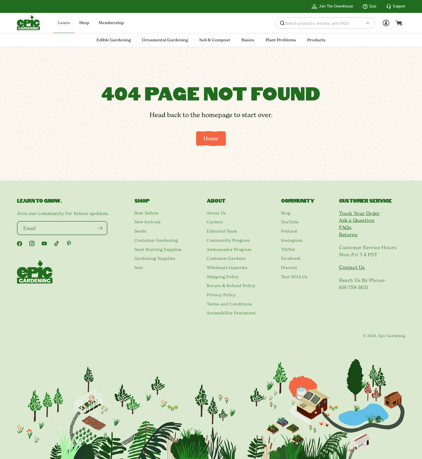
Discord (289, 268)
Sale (138, 268)
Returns (348, 234)
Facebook (291, 258)
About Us (216, 213)
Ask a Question (356, 220)
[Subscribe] (100, 228)
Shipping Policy (223, 277)
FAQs (345, 227)
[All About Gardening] (28, 22)
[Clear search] (367, 23)
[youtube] (44, 243)
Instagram (292, 240)
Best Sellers (146, 213)
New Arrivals (147, 222)
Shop (84, 22)
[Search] (282, 23)
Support (399, 6)
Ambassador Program (229, 249)
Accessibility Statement (231, 313)
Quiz (373, 6)
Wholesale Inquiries (227, 268)
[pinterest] (68, 243)
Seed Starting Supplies (158, 249)
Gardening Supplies (154, 258)
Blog (285, 213)
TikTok (288, 249)
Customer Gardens (226, 258)
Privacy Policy (221, 295)
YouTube (290, 222)
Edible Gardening (113, 39)
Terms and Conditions (229, 304)
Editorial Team (222, 231)
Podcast (289, 231)
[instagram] (31, 243)
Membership (111, 22)
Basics (247, 39)
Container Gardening (156, 240)
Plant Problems (281, 39)
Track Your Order (359, 213)
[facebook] (19, 243)
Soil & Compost (214, 39)
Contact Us (352, 267)
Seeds (140, 231)
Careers (214, 222)
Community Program (228, 240)
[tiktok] (56, 243)
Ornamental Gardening (165, 39)
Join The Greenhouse (336, 6)
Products (316, 39)
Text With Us (294, 277)
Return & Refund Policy (231, 286)
